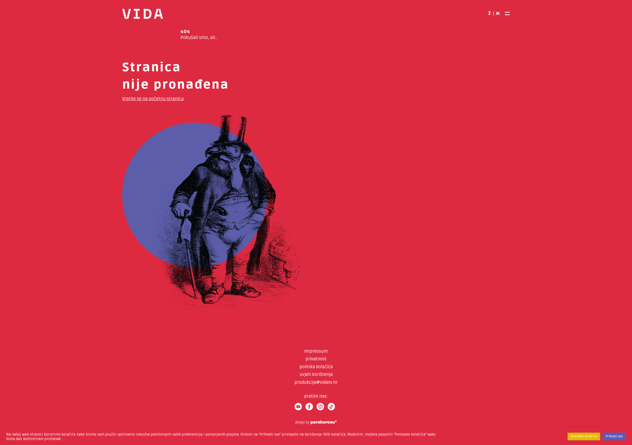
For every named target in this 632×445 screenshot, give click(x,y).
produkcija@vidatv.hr (316, 382)
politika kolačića (316, 366)
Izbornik (506, 13)
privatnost (316, 359)
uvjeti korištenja (316, 374)
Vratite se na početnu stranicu (153, 98)
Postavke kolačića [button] (584, 436)
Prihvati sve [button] (614, 436)
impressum (316, 351)
